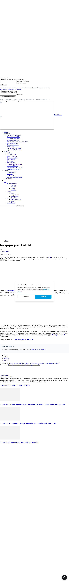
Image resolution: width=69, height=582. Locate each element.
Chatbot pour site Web (13, 137)
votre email (20, 94)
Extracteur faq (11, 159)
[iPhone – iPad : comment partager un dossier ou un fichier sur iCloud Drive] (10, 420)
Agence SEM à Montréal (14, 148)
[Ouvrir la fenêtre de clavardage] (64, 577)
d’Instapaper (10, 290)
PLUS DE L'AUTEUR (23, 385)
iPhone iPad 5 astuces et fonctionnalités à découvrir (19, 442)
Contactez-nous (11, 172)
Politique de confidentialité (14, 177)
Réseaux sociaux (12, 183)
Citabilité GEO (11, 154)
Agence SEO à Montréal (14, 150)
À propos (9, 174)
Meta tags (10, 161)
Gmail (12, 193)
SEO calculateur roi (12, 166)
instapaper (6, 358)
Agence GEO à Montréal (14, 135)
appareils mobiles (12, 198)
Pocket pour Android (58, 335)
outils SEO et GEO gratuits (38, 349)
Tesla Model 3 (11, 203)
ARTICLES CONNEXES (8, 385)
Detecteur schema (12, 156)
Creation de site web (13, 140)
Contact (6, 170)
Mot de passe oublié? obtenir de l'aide (10, 89)
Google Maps (15, 196)
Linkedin (13, 190)
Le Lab (6, 151)
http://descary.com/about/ (7, 377)
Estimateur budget (12, 158)
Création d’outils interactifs (14, 138)
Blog (5, 182)
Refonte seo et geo (12, 143)
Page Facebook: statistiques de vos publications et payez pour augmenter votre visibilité (34, 363)
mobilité (6, 241)
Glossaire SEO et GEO (13, 169)
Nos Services (7, 133)
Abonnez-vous (8, 178)
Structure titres (11, 162)
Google (9, 191)
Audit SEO (10, 146)
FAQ (12, 175)
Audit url (9, 153)
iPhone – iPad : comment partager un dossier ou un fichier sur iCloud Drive (28, 423)
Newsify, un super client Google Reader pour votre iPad (24, 365)
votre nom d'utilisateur (23, 81)
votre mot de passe (22, 83)
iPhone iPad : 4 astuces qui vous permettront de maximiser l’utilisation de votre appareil (32, 404)
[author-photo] (4, 374)
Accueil (6, 132)
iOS (49, 257)
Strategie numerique (13, 145)
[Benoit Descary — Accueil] (27, 129)
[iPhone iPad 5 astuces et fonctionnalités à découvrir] (10, 439)
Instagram (13, 186)
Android (13, 201)
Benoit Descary (4, 251)
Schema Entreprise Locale (14, 164)
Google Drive (15, 195)
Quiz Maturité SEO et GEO (15, 167)
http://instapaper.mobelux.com (24, 339)
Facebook (13, 185)
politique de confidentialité (42, 87)
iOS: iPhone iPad (16, 199)
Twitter (13, 188)
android (6, 357)
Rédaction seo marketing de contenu (17, 141)
